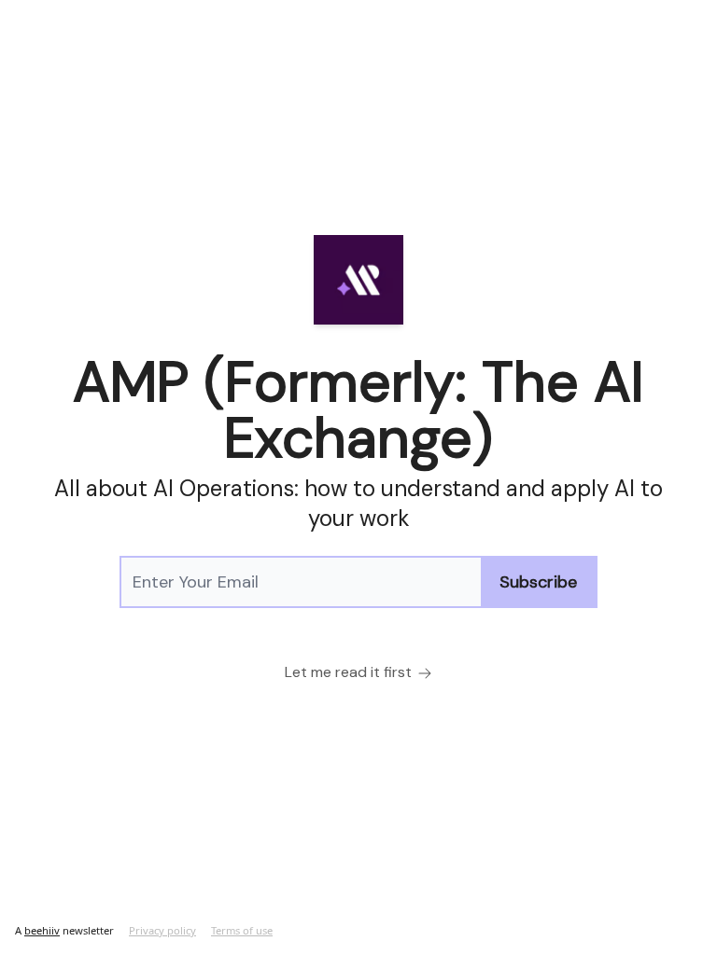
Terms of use (242, 930)
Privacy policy (162, 930)
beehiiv (42, 930)
